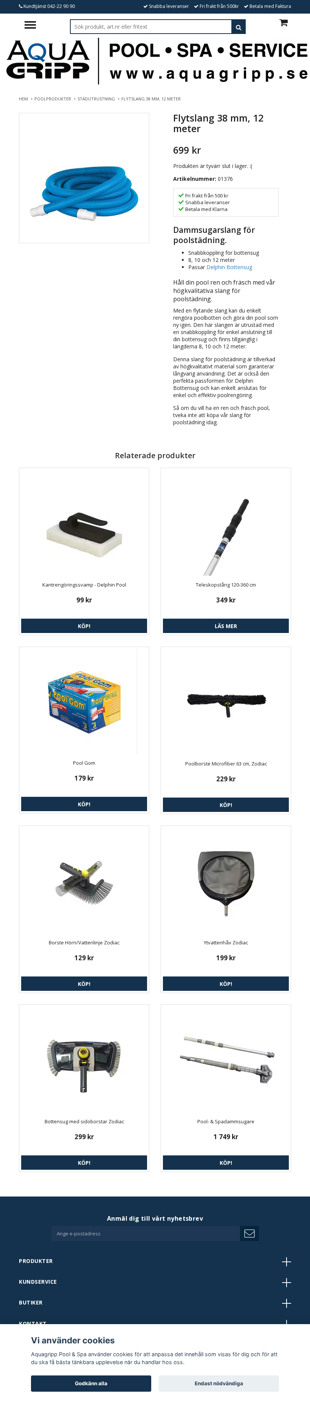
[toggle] (34, 25)
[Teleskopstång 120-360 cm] (226, 523)
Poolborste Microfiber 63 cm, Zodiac (226, 763)
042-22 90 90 (61, 6)
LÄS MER (226, 626)
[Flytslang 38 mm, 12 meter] (84, 178)
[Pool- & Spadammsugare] (226, 1059)
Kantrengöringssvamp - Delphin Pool (84, 584)
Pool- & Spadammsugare (225, 1121)
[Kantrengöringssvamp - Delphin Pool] (84, 523)
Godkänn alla (91, 1383)
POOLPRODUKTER (53, 99)
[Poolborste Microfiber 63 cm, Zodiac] (226, 701)
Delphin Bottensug (229, 267)
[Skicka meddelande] (249, 1233)
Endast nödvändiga (219, 1383)
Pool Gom (84, 762)
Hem (24, 99)
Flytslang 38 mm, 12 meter (151, 99)
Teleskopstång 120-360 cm (226, 584)
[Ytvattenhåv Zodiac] (226, 880)
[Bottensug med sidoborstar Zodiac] (84, 1059)
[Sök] (238, 26)
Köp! (84, 626)
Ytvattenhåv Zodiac (226, 942)
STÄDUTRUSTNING (97, 99)
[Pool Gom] (84, 701)
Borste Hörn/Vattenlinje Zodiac (84, 942)
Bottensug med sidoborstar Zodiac (84, 1121)
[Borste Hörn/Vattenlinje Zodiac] (84, 880)
